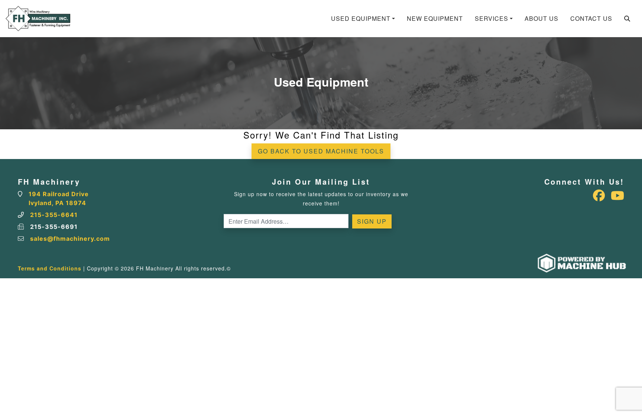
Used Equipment (360, 18)
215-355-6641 (54, 214)
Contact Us (591, 18)
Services (491, 18)
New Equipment (435, 18)
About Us (541, 18)
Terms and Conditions (49, 268)
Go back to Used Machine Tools (321, 151)
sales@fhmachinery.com (70, 238)
